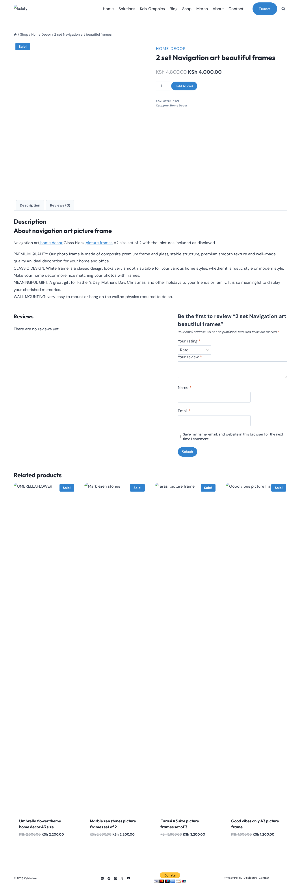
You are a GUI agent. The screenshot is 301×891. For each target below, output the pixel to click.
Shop (186, 8)
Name (184, 387)
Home (108, 8)
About (218, 8)
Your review (190, 357)
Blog (174, 8)
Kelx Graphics (152, 8)
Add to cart (184, 86)
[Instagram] (115, 878)
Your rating (189, 341)
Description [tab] (30, 205)
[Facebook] (109, 878)
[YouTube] (129, 878)
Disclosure (250, 878)
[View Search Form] (283, 9)
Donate (265, 9)
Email (184, 410)
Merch (202, 8)
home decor (51, 242)
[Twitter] (122, 878)
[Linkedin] (102, 878)
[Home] (15, 34)
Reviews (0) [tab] (60, 205)
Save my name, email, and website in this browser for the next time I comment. (233, 436)
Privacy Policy (233, 878)
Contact (236, 8)
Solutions (127, 8)
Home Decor (171, 48)
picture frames (99, 242)
